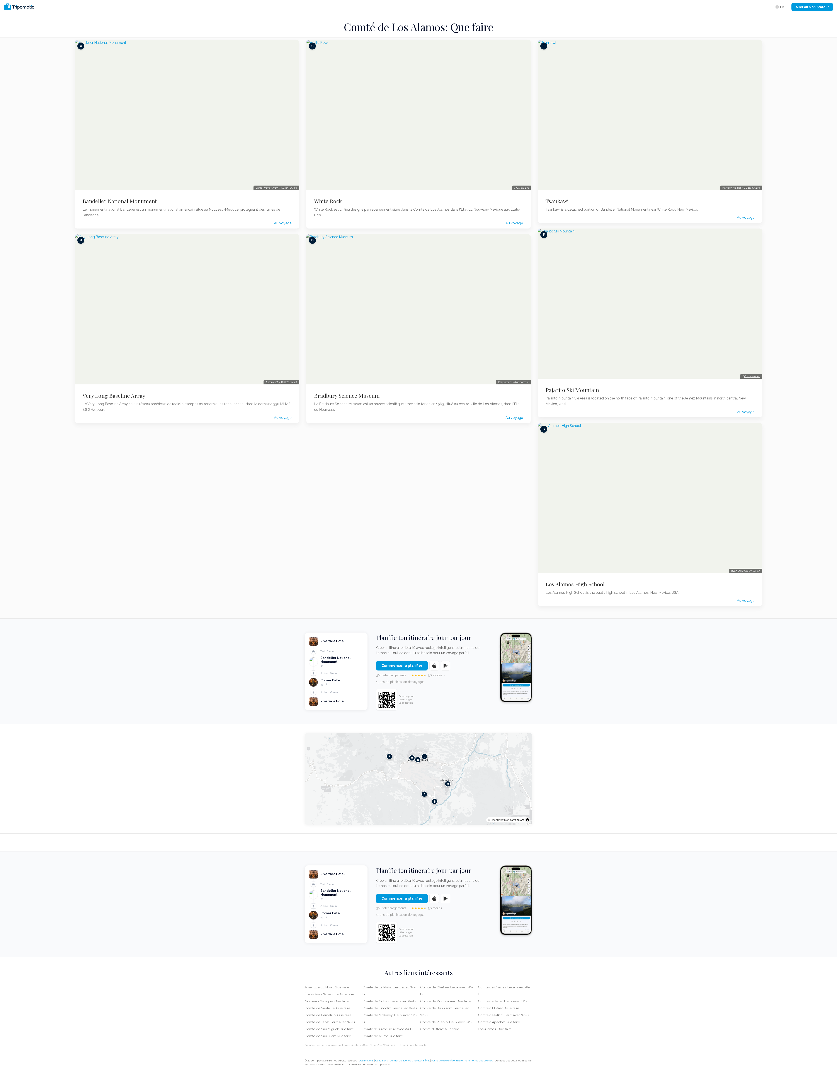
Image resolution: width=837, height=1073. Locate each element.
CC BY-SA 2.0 (752, 187)
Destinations (366, 1060)
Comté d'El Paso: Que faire (498, 1008)
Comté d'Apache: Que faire (499, 1022)
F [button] (389, 756)
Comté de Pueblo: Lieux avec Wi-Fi (447, 1022)
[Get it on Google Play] (445, 665)
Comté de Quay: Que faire (382, 1036)
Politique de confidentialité (447, 1060)
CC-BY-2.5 (522, 187)
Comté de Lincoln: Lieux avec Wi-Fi (389, 1008)
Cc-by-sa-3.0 (752, 376)
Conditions (381, 1060)
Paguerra (503, 382)
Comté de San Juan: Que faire (328, 1036)
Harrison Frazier (731, 187)
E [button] (424, 757)
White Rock (328, 201)
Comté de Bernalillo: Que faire (328, 1015)
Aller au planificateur (812, 7)
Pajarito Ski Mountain (572, 390)
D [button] (418, 760)
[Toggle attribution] (527, 819)
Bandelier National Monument (120, 201)
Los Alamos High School (575, 584)
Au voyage (282, 223)
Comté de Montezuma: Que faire (445, 1001)
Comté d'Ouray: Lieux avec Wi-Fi (387, 1029)
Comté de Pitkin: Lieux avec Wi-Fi (503, 1015)
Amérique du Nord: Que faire (327, 987)
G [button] (412, 758)
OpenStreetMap (500, 820)
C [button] (448, 784)
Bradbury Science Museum (347, 395)
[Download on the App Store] (434, 665)
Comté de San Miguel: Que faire (329, 1029)
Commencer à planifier (401, 666)
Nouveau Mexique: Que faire (327, 1001)
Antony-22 (272, 382)
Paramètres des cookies (479, 1060)
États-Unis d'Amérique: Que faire (329, 994)
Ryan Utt (736, 570)
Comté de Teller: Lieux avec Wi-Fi (503, 1001)
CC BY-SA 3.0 (289, 187)
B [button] (435, 801)
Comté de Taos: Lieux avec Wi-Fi (330, 1022)
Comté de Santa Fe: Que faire (327, 1008)
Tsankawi (557, 201)
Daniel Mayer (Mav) (267, 187)
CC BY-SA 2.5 (752, 570)
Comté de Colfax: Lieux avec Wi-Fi (389, 1001)
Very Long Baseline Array (114, 395)
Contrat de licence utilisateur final (409, 1060)
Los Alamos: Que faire (495, 1029)
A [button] (424, 794)
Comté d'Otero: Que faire (439, 1029)
